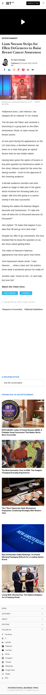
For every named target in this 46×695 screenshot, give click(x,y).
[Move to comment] (33, 70)
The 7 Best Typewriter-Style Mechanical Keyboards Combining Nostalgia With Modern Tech (21, 510)
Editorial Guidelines (34, 309)
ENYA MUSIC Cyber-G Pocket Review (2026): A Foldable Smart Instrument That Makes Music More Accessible (22, 432)
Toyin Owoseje (19, 60)
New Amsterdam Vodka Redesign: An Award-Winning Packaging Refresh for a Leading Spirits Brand (23, 557)
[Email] (28, 70)
